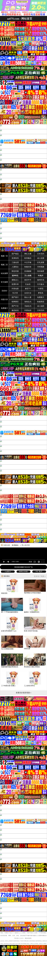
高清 (30, 562)
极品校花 (15, 310)
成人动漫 (40, 258)
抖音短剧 (15, 289)
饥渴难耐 (27, 271)
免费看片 (4, 308)
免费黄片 (40, 297)
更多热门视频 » (40, 576)
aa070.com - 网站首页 (19, 18)
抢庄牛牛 (27, 280)
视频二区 (4, 265)
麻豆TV (28, 289)
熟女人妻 (27, 297)
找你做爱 (40, 271)
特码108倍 (23, 571)
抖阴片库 (4, 299)
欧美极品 (27, 258)
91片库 (15, 293)
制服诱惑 (40, 302)
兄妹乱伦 (27, 306)
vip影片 (8, 571)
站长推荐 (4, 273)
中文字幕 (27, 262)
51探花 (40, 289)
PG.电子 (39, 571)
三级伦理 (15, 262)
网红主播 (27, 254)
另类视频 (40, 267)
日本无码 (40, 254)
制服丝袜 (27, 267)
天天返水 (40, 284)
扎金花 (27, 284)
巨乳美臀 (40, 262)
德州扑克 (40, 280)
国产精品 (15, 254)
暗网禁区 (15, 302)
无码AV (4, 291)
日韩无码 (40, 310)
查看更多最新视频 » (23, 693)
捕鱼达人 (15, 280)
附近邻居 (15, 271)
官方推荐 (4, 282)
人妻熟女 (15, 267)
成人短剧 (40, 306)
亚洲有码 (15, 258)
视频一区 (4, 256)
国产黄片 (15, 297)
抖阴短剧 (27, 310)
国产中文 (15, 306)
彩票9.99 (15, 284)
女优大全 (27, 293)
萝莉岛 (40, 293)
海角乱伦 (27, 302)
